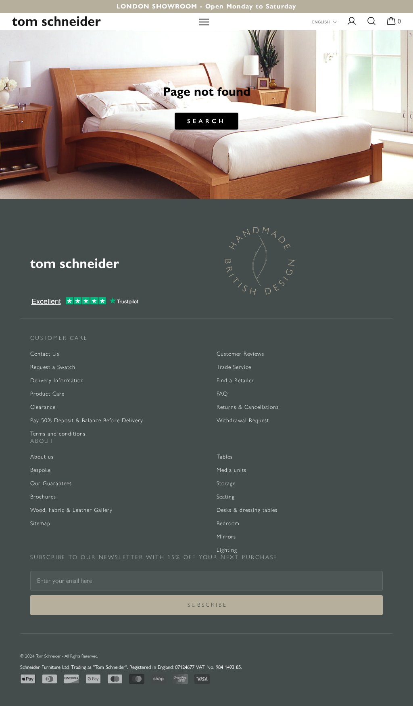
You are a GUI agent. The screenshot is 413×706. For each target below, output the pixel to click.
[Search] (371, 21)
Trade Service (234, 367)
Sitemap (40, 523)
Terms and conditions (58, 433)
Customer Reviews (240, 353)
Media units (231, 470)
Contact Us (44, 353)
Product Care (47, 393)
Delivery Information (57, 380)
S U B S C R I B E (207, 604)
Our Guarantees (51, 483)
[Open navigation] (204, 21)
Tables (225, 456)
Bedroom (228, 523)
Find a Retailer (235, 380)
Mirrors (226, 536)
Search (206, 121)
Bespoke (40, 470)
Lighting (227, 550)
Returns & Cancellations (248, 407)
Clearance (43, 407)
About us (42, 456)
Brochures (43, 496)
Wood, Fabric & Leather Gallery (71, 510)
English (321, 21)
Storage (226, 483)
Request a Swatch (52, 367)
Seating (226, 496)
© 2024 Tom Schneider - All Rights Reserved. (59, 656)
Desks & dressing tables (247, 510)
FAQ (222, 393)
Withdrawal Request (243, 420)
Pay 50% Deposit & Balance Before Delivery (86, 420)
